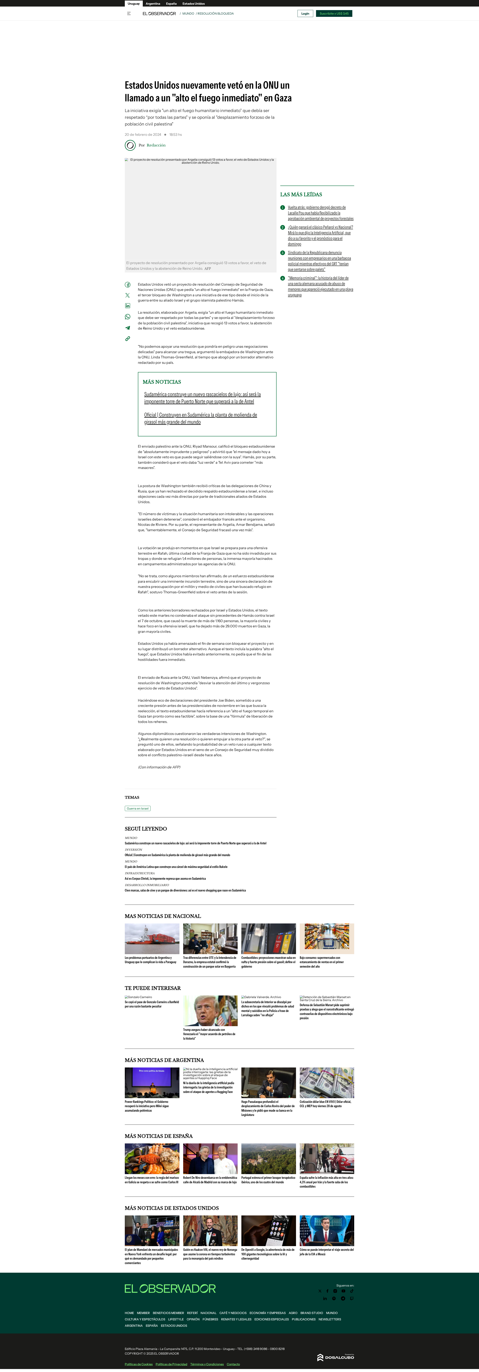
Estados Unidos (194, 3)
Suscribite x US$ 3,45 (334, 13)
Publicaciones (304, 1319)
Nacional (208, 1313)
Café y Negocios (233, 1313)
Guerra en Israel (138, 808)
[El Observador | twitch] (352, 1298)
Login (305, 13)
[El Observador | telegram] (343, 1298)
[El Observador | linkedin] (325, 1298)
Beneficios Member (168, 1313)
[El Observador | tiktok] (352, 1291)
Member (143, 1313)
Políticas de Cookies (139, 1364)
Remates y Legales (236, 1319)
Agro (293, 1313)
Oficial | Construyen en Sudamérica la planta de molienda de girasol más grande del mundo (177, 855)
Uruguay (134, 3)
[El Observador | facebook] (327, 1291)
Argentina (153, 3)
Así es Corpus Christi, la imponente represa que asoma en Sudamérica (165, 878)
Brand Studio (311, 1313)
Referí (192, 1313)
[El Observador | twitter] (319, 1291)
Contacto (233, 1364)
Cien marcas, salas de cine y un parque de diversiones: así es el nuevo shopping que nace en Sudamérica (185, 890)
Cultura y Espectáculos (145, 1319)
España (171, 3)
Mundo (188, 13)
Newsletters (330, 1319)
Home (129, 1313)
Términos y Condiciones (207, 1364)
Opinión (193, 1319)
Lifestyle (176, 1319)
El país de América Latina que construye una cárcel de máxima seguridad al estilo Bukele (176, 866)
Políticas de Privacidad (171, 1364)
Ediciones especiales (271, 1319)
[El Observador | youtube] (343, 1291)
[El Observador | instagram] (335, 1291)
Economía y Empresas (268, 1313)
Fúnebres (210, 1319)
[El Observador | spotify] (334, 1298)
